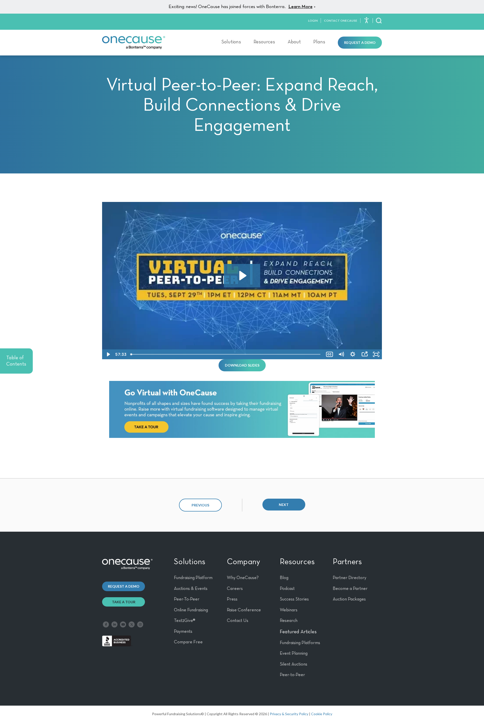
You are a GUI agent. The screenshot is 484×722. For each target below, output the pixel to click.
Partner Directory (349, 578)
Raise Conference (244, 610)
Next (284, 504)
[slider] (226, 354)
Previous (200, 505)
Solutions (231, 41)
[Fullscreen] (376, 354)
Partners (347, 562)
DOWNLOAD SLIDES (242, 365)
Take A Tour (123, 602)
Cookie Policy (321, 714)
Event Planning (294, 653)
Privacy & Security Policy (289, 714)
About (294, 41)
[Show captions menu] (329, 354)
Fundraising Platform (193, 578)
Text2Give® (184, 620)
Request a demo (123, 586)
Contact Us (237, 620)
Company (243, 562)
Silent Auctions (293, 664)
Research (288, 620)
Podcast (287, 588)
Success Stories (294, 599)
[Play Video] (108, 354)
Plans (319, 41)
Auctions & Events (190, 588)
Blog (284, 578)
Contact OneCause (340, 20)
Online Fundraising (191, 610)
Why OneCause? (243, 578)
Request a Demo (360, 42)
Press (232, 599)
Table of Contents (16, 361)
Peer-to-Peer (292, 675)
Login (313, 20)
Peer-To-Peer (186, 599)
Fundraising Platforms (300, 643)
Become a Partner (350, 588)
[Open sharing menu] (364, 354)
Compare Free (188, 642)
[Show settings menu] (352, 354)
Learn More (300, 6)
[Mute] (341, 354)
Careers (235, 588)
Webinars (288, 610)
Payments (183, 631)
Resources (264, 41)
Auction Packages (349, 599)
